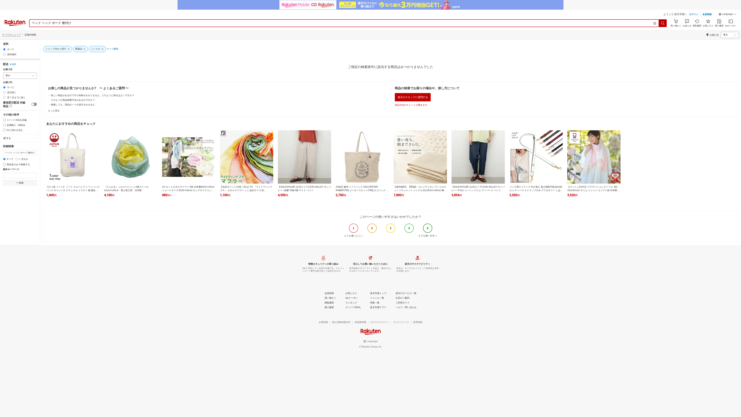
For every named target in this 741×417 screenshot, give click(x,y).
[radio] (4, 49)
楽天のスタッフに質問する (413, 97)
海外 (14, 64)
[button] (727, 14)
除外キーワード (11, 169)
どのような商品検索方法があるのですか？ (73, 100)
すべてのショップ (11, 34)
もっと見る (54, 110)
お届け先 (7, 69)
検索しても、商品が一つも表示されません (73, 104)
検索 (21, 182)
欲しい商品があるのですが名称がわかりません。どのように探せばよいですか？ (92, 95)
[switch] (34, 104)
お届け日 (7, 82)
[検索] (663, 23)
